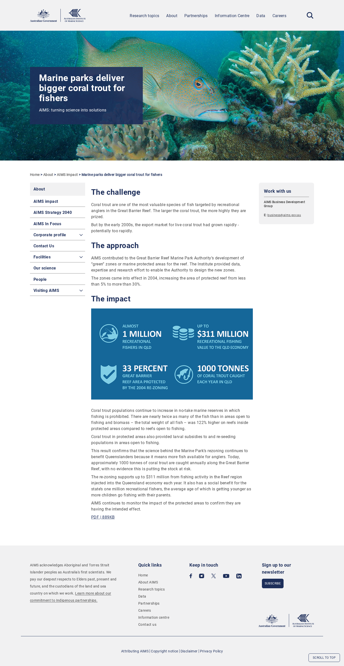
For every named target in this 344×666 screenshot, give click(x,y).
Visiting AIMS (46, 290)
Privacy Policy (211, 651)
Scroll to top (324, 657)
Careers (279, 15)
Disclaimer (189, 651)
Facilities (42, 257)
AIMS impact (67, 175)
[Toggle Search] (310, 15)
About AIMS (148, 582)
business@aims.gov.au (284, 215)
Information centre (153, 617)
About (171, 15)
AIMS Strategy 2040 (52, 212)
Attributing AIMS (135, 651)
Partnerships (196, 15)
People (40, 279)
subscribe (273, 583)
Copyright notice (164, 651)
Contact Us (43, 246)
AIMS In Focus (47, 223)
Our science (44, 268)
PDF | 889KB (103, 517)
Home (35, 175)
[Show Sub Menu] (81, 235)
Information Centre (232, 15)
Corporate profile (49, 234)
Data (260, 15)
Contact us (147, 624)
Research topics (144, 15)
